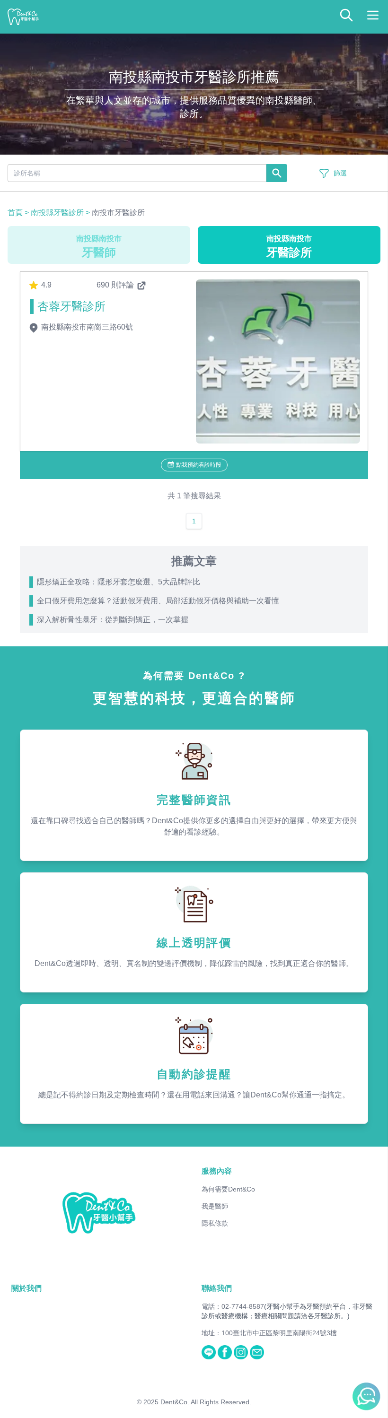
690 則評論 (116, 285)
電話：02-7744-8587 (233, 1306)
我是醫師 (215, 1206)
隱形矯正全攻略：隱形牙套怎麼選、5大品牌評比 (118, 582)
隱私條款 (215, 1223)
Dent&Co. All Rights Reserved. (205, 1402)
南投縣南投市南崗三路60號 (86, 327)
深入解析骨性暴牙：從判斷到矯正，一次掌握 (112, 620)
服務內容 (217, 1171)
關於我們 (26, 1288)
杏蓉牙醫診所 (71, 306)
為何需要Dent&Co (228, 1189)
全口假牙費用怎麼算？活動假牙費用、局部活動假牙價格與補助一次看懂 (158, 601)
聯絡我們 (217, 1288)
